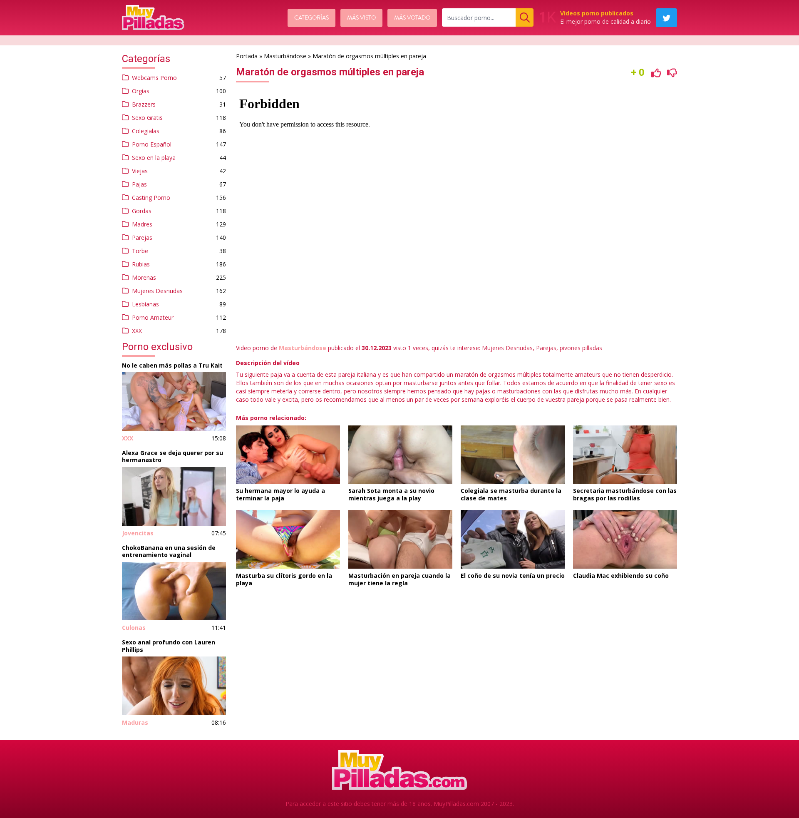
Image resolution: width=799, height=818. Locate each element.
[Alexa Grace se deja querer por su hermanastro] (174, 496)
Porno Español (151, 144)
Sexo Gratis (147, 118)
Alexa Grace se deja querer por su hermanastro (172, 456)
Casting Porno (151, 197)
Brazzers (144, 104)
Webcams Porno (154, 78)
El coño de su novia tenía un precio (513, 575)
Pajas (139, 184)
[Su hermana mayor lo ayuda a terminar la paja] (288, 454)
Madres (142, 224)
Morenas (144, 277)
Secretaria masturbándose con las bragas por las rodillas (625, 494)
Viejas (140, 171)
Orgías (140, 91)
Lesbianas (145, 304)
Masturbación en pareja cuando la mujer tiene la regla (399, 579)
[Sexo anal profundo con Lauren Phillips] (174, 685)
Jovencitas (138, 533)
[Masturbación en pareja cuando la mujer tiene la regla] (400, 539)
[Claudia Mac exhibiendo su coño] (625, 539)
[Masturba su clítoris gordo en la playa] (288, 539)
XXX (137, 331)
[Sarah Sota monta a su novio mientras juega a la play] (400, 454)
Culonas (134, 628)
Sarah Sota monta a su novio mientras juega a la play (391, 494)
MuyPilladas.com (456, 804)
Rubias (141, 264)
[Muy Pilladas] (153, 17)
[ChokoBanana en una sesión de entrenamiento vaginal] (174, 591)
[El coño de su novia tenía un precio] (513, 539)
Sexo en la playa (154, 158)
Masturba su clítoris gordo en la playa (284, 579)
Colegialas (145, 131)
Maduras (135, 722)
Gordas (141, 211)
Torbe (140, 251)
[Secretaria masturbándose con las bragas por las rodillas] (625, 454)
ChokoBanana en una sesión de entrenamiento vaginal (169, 551)
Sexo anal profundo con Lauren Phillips (168, 646)
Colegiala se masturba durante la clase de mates (511, 494)
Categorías (311, 18)
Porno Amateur (153, 317)
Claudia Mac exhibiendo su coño (621, 575)
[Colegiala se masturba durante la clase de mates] (513, 454)
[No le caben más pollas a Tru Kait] (174, 401)
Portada (247, 56)
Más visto (361, 18)
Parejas (142, 237)
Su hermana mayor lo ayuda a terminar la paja (280, 494)
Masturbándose (285, 56)
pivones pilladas (581, 348)
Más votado (412, 18)
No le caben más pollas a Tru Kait (172, 365)
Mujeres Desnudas (157, 291)
